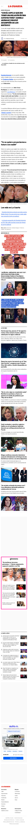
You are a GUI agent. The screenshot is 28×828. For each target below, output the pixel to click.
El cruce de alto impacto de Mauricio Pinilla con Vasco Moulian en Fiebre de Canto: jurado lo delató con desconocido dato (11, 644)
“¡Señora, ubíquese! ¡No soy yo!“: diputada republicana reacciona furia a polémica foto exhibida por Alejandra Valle (13, 276)
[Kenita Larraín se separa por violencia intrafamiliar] (21, 604)
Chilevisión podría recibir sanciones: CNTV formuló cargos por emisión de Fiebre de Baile (11, 651)
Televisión (9, 228)
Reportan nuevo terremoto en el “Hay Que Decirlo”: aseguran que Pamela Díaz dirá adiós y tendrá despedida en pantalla (14, 364)
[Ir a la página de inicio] (15, 6)
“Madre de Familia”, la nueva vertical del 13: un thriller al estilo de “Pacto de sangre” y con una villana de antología (8, 587)
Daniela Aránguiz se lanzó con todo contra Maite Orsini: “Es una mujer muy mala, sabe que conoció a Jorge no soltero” (14, 214)
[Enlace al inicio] (14, 559)
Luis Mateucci (11, 92)
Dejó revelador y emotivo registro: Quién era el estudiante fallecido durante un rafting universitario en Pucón (13, 427)
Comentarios (12, 60)
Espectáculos (5, 10)
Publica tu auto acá (14, 731)
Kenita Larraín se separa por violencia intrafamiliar (8, 603)
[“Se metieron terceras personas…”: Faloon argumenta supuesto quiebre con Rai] (14, 574)
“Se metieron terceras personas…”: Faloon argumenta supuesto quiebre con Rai (13, 564)
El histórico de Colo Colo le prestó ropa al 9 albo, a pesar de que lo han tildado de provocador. (13, 492)
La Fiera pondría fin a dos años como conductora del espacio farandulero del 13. (13, 370)
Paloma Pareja (10, 38)
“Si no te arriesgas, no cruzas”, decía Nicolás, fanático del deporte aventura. (12, 433)
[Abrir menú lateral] (2, 6)
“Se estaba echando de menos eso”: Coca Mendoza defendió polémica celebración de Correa (13, 487)
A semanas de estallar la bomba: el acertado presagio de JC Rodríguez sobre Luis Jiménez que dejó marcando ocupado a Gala (11, 657)
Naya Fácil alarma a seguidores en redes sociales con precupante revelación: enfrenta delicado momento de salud (10, 670)
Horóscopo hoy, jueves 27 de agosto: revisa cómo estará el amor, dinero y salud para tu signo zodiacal (13, 333)
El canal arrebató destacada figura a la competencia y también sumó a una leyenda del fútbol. (13, 462)
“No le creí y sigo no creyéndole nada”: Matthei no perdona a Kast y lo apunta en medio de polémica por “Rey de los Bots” (14, 394)
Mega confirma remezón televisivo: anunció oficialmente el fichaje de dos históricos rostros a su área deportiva (14, 457)
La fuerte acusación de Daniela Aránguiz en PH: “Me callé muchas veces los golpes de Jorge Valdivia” (13, 222)
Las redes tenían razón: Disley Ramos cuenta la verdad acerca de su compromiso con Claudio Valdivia (11, 664)
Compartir (4, 60)
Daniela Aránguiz (15, 228)
